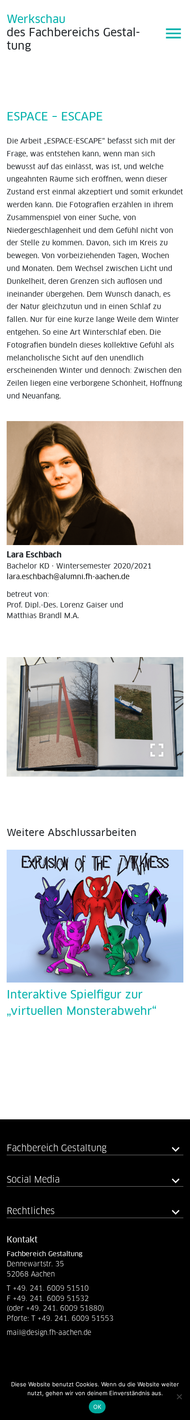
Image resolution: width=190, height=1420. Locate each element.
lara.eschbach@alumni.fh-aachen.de (68, 576)
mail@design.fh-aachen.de (50, 1332)
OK (97, 1406)
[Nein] (179, 1396)
